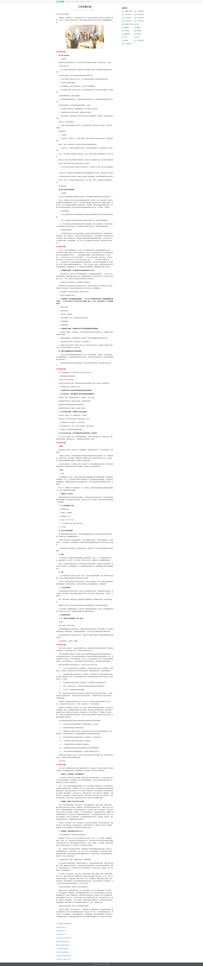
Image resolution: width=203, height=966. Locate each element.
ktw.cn (104, 964)
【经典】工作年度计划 (62, 955)
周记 (138, 37)
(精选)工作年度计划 (61, 941)
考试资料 (126, 30)
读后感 (126, 40)
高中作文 (139, 34)
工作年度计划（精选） (62, 959)
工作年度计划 (59, 927)
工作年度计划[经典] (61, 952)
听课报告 (126, 27)
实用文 (77, 1)
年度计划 (82, 1)
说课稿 (138, 27)
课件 (138, 24)
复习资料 (139, 30)
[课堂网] (60, 1)
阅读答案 (126, 34)
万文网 (72, 1)
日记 (125, 37)
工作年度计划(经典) (61, 948)
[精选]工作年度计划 (61, 945)
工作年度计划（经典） (62, 938)
